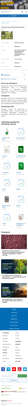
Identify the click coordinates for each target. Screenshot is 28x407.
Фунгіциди (5, 338)
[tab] (14, 75)
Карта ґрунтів (14, 325)
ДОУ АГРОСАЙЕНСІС (21, 139)
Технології (14, 312)
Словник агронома (14, 328)
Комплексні (18, 355)
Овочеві (17, 338)
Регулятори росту (7, 344)
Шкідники (18, 341)
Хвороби (17, 361)
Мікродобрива (18, 358)
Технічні (17, 335)
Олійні (4, 361)
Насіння (5, 352)
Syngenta (4, 174)
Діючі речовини (14, 322)
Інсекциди (5, 341)
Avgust (4, 191)
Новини (14, 309)
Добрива (17, 344)
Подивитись (14, 319)
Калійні (17, 352)
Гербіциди (5, 335)
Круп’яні (17, 333)
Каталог (14, 15)
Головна (3, 21)
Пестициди (6, 333)
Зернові (4, 355)
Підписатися (22, 376)
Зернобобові (6, 358)
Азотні (16, 347)
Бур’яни (5, 350)
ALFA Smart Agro (6, 141)
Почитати (14, 315)
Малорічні (15, 21)
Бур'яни (9, 21)
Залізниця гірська (5, 23)
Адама (4, 158)
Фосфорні (17, 350)
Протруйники (6, 347)
